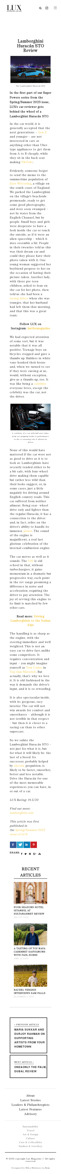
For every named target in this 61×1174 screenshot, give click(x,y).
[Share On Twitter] (20, 845)
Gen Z (42, 132)
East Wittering (20, 183)
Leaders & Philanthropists (31, 1104)
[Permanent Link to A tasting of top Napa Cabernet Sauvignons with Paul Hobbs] (30, 944)
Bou (47, 1168)
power (27, 531)
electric (19, 765)
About (30, 1095)
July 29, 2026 (21, 917)
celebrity (40, 383)
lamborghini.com (21, 812)
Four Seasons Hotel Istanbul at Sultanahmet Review (29, 910)
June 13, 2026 (21, 958)
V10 (31, 561)
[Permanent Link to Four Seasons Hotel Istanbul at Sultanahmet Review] (30, 903)
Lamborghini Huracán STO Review (30, 45)
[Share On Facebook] (13, 845)
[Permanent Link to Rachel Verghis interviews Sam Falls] (30, 986)
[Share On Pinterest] (33, 845)
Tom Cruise (34, 667)
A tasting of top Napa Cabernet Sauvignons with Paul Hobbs (30, 951)
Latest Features (30, 1109)
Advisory (30, 1114)
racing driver (19, 298)
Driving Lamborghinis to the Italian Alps (31, 621)
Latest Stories (30, 1100)
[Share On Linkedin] (27, 845)
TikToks (27, 162)
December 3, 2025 (24, 997)
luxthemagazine (38, 328)
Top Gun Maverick (23, 671)
